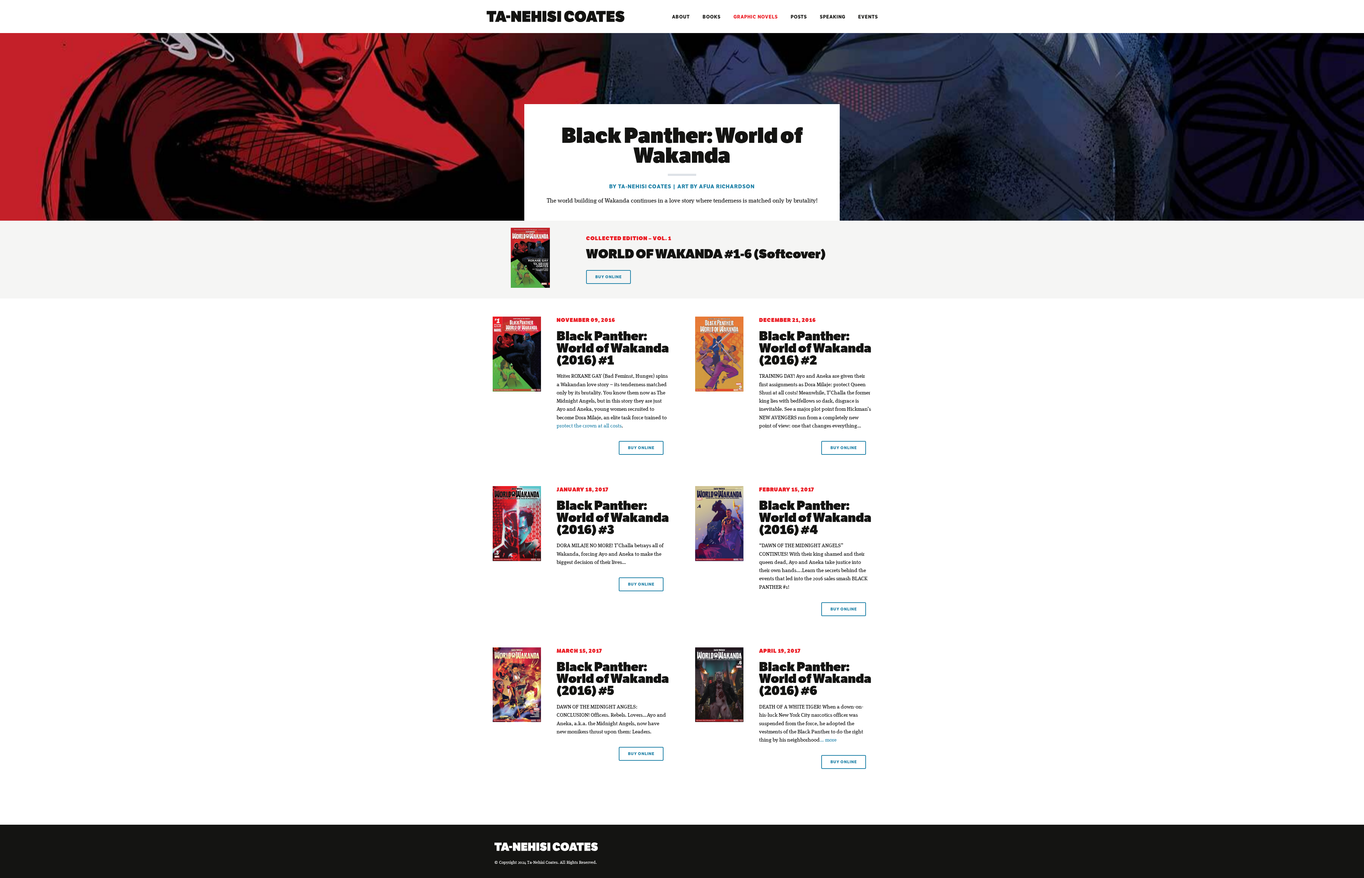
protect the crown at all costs (589, 426)
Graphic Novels (756, 17)
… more (828, 740)
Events (868, 17)
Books (712, 17)
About (681, 17)
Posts (799, 17)
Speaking (832, 17)
